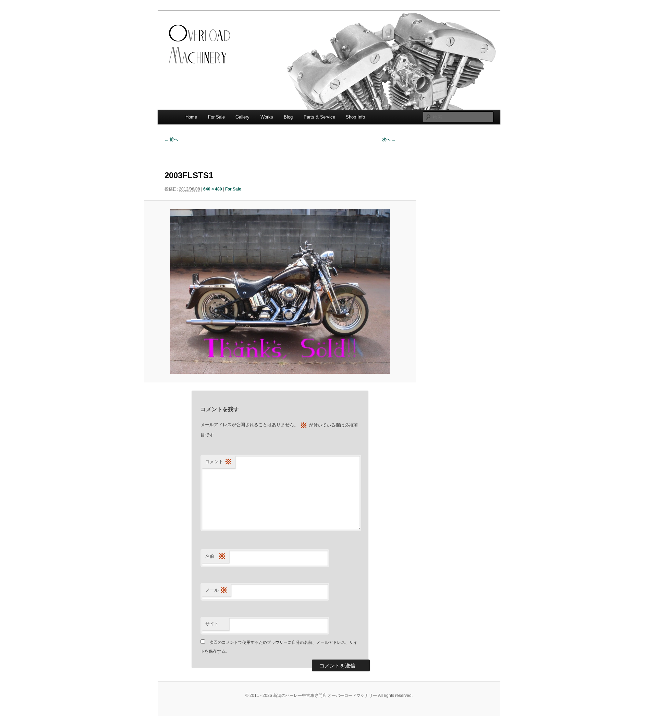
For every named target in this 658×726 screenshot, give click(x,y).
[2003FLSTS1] (279, 291)
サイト (212, 623)
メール (216, 590)
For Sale (216, 117)
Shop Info (355, 117)
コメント (218, 461)
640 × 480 (212, 189)
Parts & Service (319, 117)
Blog (288, 117)
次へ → (388, 139)
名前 (215, 556)
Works (266, 117)
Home (191, 117)
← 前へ (171, 139)
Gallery (242, 117)
